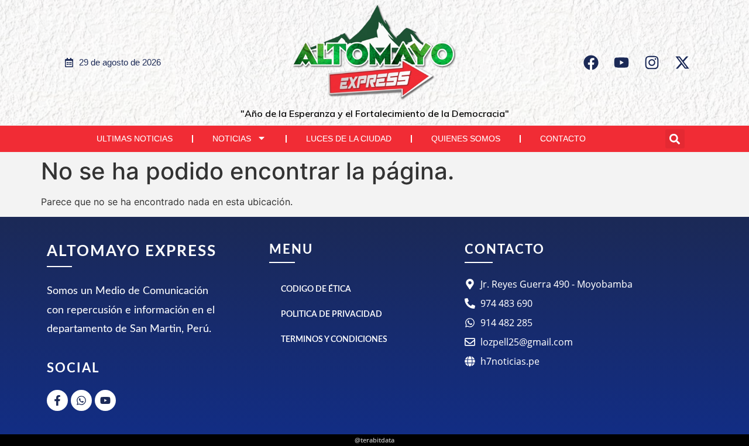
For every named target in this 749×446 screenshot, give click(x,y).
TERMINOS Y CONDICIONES (334, 340)
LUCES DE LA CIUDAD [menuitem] (348, 138)
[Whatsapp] (81, 400)
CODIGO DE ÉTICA (316, 289)
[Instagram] (651, 62)
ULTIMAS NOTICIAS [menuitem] (135, 138)
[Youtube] (621, 62)
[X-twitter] (682, 62)
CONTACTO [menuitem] (563, 138)
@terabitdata (374, 439)
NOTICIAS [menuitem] (231, 138)
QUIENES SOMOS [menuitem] (465, 138)
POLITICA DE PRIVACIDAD (331, 314)
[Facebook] (591, 62)
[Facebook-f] (57, 400)
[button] (675, 138)
